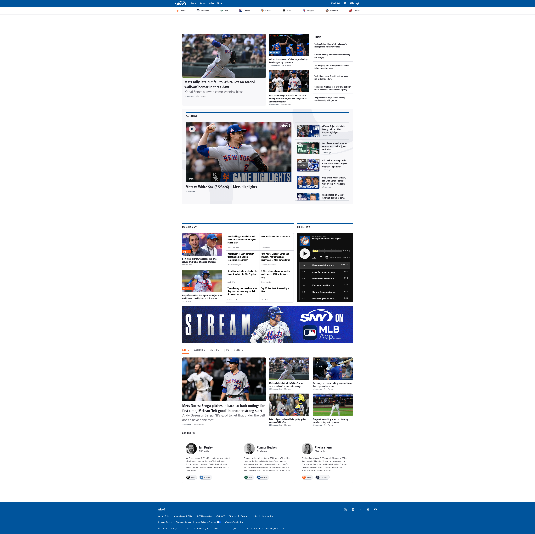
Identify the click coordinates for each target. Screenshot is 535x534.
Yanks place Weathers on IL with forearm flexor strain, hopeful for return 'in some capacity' (332, 88)
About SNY (163, 516)
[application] (238, 152)
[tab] (185, 350)
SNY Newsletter (204, 516)
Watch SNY (335, 3)
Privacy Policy (165, 522)
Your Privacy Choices (206, 522)
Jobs (255, 516)
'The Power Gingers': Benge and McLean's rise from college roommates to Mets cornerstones (275, 256)
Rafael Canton (285, 65)
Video (211, 3)
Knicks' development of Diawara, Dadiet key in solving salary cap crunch (288, 61)
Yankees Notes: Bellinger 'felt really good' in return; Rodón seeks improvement (330, 45)
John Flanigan (201, 96)
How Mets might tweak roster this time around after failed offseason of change (199, 260)
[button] (355, 3)
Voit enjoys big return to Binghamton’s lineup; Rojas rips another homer (331, 66)
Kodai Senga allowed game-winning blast (213, 92)
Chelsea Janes (187, 265)
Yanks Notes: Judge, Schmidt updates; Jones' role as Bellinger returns (331, 77)
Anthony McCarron (268, 265)
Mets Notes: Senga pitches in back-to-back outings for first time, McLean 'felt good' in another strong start (288, 98)
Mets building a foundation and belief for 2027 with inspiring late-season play (242, 239)
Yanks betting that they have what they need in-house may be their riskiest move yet (242, 291)
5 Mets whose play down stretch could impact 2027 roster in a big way (275, 274)
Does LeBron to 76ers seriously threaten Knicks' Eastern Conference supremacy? (241, 256)
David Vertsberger (234, 265)
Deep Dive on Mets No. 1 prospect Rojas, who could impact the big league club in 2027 (202, 297)
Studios (232, 516)
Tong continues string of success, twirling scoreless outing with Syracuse (329, 99)
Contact (245, 516)
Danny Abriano (233, 247)
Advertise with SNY (182, 516)
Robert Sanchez (285, 104)
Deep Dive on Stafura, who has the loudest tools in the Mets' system (242, 273)
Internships (267, 516)
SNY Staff (264, 299)
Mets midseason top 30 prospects (275, 236)
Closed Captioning (234, 522)
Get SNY (220, 516)
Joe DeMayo (186, 301)
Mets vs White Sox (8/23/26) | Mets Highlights (221, 186)
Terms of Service (183, 522)
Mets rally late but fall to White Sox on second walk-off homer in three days (219, 84)
